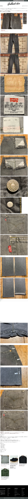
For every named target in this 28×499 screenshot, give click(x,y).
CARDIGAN (8, 493)
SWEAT (8, 494)
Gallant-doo (13, 3)
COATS (8, 489)
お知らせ (15, 495)
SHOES (8, 495)
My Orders (23, 493)
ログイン (26, 0)
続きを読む (5, 479)
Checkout (23, 495)
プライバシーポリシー (17, 493)
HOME (1, 8)
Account (22, 489)
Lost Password (23, 494)
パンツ (4, 8)
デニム (6, 8)
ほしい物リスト (16, 489)
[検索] (23, 0)
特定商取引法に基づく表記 (17, 494)
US (2, 8)
